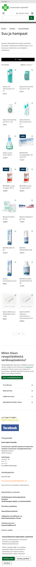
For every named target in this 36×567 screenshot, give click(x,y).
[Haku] (31, 18)
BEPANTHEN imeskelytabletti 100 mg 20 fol (26, 155)
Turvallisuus (7, 385)
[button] (18, 59)
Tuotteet (12, 28)
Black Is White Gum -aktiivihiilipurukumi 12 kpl (9, 314)
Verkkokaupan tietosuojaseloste (13, 497)
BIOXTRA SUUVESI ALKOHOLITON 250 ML (26, 281)
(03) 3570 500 (5, 477)
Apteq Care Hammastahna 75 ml (9, 89)
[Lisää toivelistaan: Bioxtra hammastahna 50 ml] (15, 262)
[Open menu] (3, 13)
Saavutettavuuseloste (9, 511)
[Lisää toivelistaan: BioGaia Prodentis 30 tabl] (15, 200)
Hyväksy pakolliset (23, 559)
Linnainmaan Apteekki (18, 7)
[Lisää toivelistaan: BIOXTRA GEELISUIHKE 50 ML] (32, 231)
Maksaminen (7, 391)
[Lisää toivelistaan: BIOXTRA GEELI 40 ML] (15, 231)
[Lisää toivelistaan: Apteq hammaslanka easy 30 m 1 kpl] (32, 70)
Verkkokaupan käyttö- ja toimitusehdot (16, 501)
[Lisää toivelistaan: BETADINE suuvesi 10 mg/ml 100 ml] (15, 169)
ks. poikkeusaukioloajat (9, 466)
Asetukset (7, 563)
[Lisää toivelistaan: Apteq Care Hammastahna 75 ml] (15, 70)
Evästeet (4, 499)
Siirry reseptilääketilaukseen (12, 378)
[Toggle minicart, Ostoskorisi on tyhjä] (32, 13)
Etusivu (3, 28)
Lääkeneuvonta (8, 396)
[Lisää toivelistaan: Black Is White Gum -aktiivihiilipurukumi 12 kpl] (15, 295)
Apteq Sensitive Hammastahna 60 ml (25, 122)
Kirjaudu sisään (24, 13)
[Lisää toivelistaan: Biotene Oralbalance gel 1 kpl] (32, 200)
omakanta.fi (29, 367)
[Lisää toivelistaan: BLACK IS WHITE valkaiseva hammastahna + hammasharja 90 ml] (32, 295)
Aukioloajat (4, 1)
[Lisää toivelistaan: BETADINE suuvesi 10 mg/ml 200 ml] (32, 169)
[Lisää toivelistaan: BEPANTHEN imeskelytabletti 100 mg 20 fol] (32, 136)
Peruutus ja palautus (9, 506)
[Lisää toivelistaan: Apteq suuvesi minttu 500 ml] (15, 136)
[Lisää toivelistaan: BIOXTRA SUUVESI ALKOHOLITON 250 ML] (32, 262)
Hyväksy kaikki (8, 559)
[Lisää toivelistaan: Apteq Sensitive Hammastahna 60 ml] (32, 103)
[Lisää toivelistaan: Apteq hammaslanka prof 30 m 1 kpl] (15, 103)
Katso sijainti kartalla (9, 442)
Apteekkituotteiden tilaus (12, 402)
